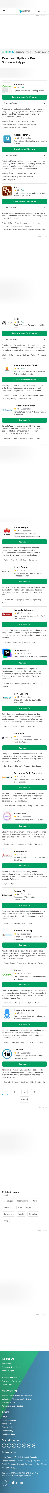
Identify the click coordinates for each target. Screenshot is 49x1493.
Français (33, 1457)
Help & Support (8, 1370)
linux (37, 1003)
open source (36, 766)
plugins (18, 355)
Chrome (24, 223)
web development (20, 438)
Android (4, 223)
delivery (24, 560)
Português (12, 1464)
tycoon (4, 603)
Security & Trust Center (11, 1367)
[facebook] (4, 1446)
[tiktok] (14, 1446)
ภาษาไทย (36, 1464)
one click (31, 1042)
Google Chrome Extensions (28, 395)
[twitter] (19, 1446)
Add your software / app (12, 1381)
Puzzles (5, 226)
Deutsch (10, 1457)
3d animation (32, 173)
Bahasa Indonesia (9, 1461)
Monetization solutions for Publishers (17, 1395)
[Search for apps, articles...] (39, 11)
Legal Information (9, 1420)
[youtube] (29, 1446)
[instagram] (9, 1446)
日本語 (27, 1461)
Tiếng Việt (6, 1468)
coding (29, 806)
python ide (13, 395)
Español (25, 1457)
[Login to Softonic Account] (45, 11)
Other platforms (10, 103)
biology (16, 1082)
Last (23, 1099)
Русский (20, 1464)
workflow (40, 1042)
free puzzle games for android (21, 226)
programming (36, 600)
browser (5, 687)
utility (4, 358)
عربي (4, 1457)
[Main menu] (4, 11)
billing (35, 726)
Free (16, 1003)
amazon (27, 766)
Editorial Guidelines (9, 1378)
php (12, 560)
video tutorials (21, 173)
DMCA (4, 1417)
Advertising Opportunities (12, 1406)
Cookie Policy (7, 1431)
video (36, 806)
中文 (13, 1468)
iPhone (17, 223)
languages (33, 560)
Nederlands (41, 1461)
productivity (42, 355)
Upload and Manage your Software (16, 1399)
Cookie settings (8, 1434)
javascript (36, 683)
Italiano (20, 1461)
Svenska (28, 1464)
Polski (4, 1464)
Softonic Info (7, 1363)
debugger (7, 642)
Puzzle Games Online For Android (14, 230)
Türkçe (44, 1464)
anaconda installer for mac (25, 121)
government (8, 600)
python (24, 128)
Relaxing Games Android (36, 229)
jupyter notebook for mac (27, 124)
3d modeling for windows (11, 180)
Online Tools (7, 1385)
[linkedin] (24, 1446)
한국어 (33, 1461)
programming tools (24, 398)
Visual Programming (9, 398)
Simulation (7, 1082)
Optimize (26, 355)
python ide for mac (9, 124)
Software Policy (8, 1402)
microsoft (18, 766)
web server (8, 438)
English (18, 1457)
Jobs (4, 1374)
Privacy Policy (8, 1427)
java (17, 560)
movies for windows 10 (26, 176)
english (31, 438)
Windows (5, 121)
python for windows (9, 176)
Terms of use (7, 1424)
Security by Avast (42, 52)
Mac (12, 121)
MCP (31, 223)
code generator (9, 806)
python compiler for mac (11, 128)
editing (32, 1082)
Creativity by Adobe (24, 52)
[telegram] (34, 1446)
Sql (5, 766)
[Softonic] (24, 11)
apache (13, 884)
